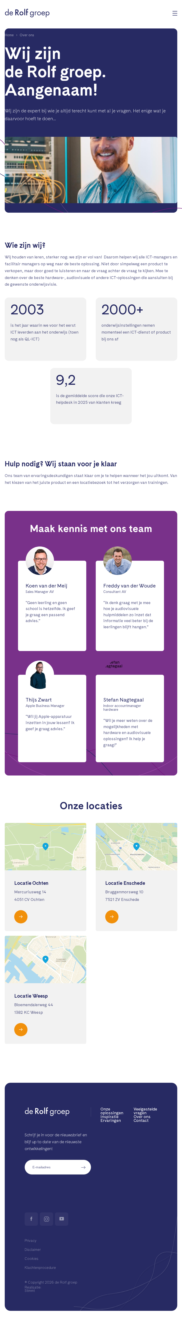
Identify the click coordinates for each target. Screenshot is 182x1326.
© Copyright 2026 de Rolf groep (51, 1282)
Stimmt (30, 1291)
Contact (141, 1120)
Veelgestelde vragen (145, 1111)
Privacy (30, 1241)
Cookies (31, 1259)
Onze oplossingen (111, 1111)
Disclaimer (33, 1250)
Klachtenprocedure (40, 1268)
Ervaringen (110, 1120)
